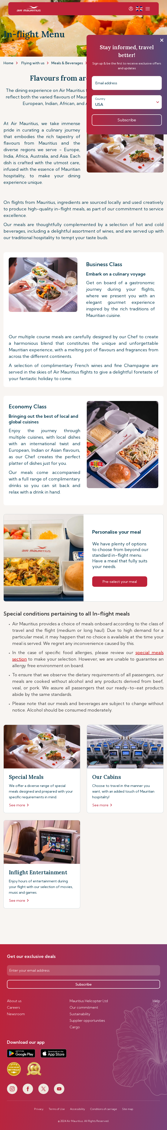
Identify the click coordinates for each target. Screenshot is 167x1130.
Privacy (38, 1109)
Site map (127, 1109)
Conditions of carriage (103, 1109)
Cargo (75, 1027)
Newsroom (16, 1014)
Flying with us (32, 63)
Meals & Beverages (67, 63)
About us (14, 1001)
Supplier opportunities (87, 1020)
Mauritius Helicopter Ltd (89, 1001)
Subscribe (83, 984)
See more (17, 805)
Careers (13, 1007)
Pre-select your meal (120, 581)
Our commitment (84, 1007)
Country (100, 98)
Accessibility (77, 1109)
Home (8, 63)
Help (156, 1001)
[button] (139, 8)
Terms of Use (57, 1109)
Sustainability (80, 1014)
